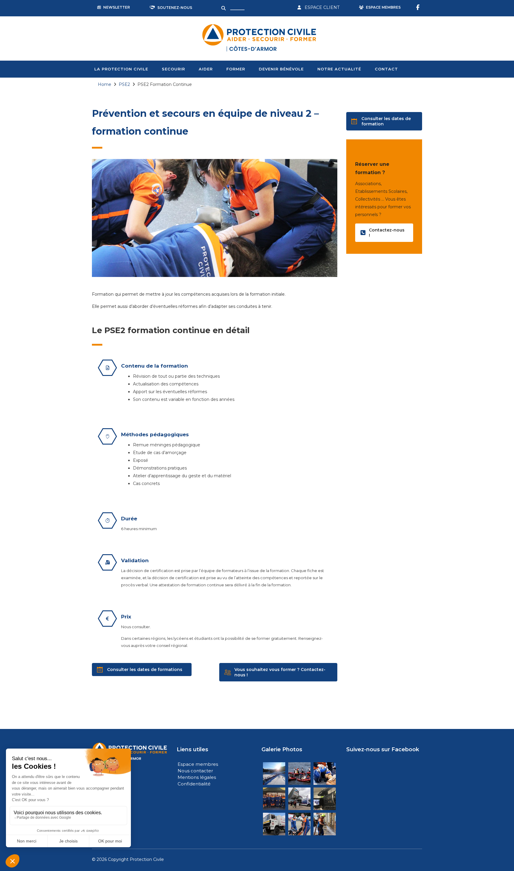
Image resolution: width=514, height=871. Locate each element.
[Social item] (418, 7)
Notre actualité (339, 69)
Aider (206, 69)
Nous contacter (195, 771)
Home (104, 84)
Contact (386, 69)
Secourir (173, 69)
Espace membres (198, 764)
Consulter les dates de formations (144, 669)
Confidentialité (194, 784)
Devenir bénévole (281, 69)
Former (235, 69)
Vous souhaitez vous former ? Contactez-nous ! (279, 672)
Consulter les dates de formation (386, 121)
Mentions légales (197, 777)
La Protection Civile (121, 69)
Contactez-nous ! (387, 232)
